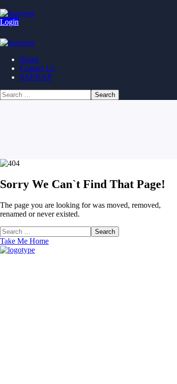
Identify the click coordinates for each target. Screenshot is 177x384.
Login (9, 22)
